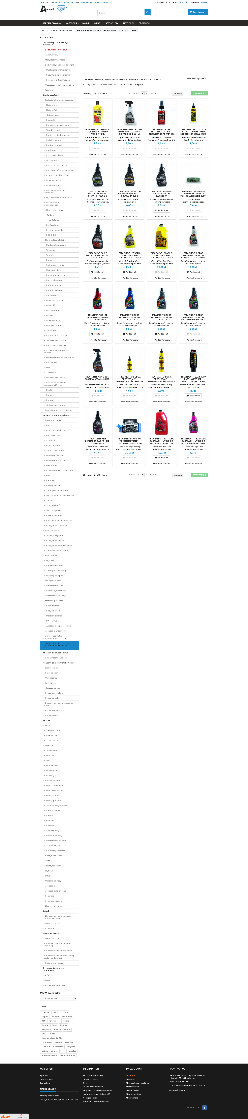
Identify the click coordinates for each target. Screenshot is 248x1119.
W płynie (50, 255)
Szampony (51, 440)
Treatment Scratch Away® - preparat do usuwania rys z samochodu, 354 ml (129, 194)
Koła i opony (51, 555)
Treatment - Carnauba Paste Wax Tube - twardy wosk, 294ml (193, 379)
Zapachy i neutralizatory (57, 550)
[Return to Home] (43, 30)
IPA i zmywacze (53, 620)
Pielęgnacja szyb (53, 580)
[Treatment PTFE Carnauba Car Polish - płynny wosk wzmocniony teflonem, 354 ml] (97, 422)
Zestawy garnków (54, 730)
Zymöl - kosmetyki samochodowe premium (54, 637)
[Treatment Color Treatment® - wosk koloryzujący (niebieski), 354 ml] (129, 298)
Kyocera (50, 820)
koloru (57, 1029)
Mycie (49, 425)
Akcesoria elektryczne (55, 891)
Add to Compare (98, 154)
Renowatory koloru (54, 693)
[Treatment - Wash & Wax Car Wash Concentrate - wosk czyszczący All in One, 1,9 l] (161, 236)
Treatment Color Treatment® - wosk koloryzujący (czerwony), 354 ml (97, 318)
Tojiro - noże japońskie (57, 805)
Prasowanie (52, 362)
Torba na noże (53, 845)
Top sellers (45, 1083)
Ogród (46, 975)
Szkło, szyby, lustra (54, 155)
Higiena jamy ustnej (54, 963)
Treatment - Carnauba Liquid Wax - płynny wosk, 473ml (97, 131)
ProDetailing (52, 225)
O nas (97, 23)
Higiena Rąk (51, 110)
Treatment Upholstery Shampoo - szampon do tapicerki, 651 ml (129, 131)
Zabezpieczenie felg (56, 570)
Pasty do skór (51, 673)
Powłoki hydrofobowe (56, 590)
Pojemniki (49, 896)
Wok (48, 760)
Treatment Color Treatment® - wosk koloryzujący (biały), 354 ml (193, 256)
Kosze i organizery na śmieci (58, 410)
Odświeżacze (52, 115)
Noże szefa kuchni (54, 785)
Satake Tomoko (53, 810)
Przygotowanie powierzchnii (59, 470)
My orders (130, 1079)
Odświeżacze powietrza (57, 405)
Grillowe (50, 755)
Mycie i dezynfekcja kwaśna (59, 197)
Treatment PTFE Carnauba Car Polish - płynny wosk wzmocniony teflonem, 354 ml (98, 443)
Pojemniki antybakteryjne (58, 80)
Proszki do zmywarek (56, 345)
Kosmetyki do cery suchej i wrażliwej (57, 944)
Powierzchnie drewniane (58, 135)
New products (46, 1079)
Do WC (49, 315)
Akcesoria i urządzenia (56, 631)
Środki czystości (51, 95)
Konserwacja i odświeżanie (59, 520)
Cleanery (50, 480)
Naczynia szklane (54, 865)
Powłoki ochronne (54, 515)
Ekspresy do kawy (54, 210)
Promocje (144, 23)
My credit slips (132, 1086)
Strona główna (52, 23)
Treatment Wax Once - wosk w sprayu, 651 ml (97, 378)
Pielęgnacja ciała (51, 933)
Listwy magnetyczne (55, 850)
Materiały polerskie (54, 600)
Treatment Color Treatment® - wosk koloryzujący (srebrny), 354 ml (161, 318)
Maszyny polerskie (55, 615)
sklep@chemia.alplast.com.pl (190, 1085)
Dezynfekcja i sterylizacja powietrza (55, 43)
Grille (47, 980)
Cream (45, 1025)
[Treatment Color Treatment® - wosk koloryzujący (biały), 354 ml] (193, 236)
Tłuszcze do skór (53, 688)
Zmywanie (51, 330)
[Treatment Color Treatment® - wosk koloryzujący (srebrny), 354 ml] (161, 298)
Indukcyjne (51, 775)
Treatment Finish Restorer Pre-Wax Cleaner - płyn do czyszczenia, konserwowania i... (97, 196)
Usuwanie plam (53, 270)
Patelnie (49, 745)
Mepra (66, 1021)
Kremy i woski (51, 667)
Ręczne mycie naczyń (56, 165)
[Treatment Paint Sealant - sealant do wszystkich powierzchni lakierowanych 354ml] (97, 236)
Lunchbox (49, 928)
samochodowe (67, 1055)
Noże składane (53, 795)
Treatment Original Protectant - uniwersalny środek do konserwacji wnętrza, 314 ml (161, 381)
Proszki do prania (54, 280)
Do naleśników (53, 765)
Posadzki (50, 120)
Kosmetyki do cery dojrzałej (59, 950)
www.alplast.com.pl (178, 1090)
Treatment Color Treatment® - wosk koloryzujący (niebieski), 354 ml (129, 318)
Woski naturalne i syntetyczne (60, 495)
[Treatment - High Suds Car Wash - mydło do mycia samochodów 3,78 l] (161, 422)
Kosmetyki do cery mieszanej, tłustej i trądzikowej (59, 956)
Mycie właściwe (53, 435)
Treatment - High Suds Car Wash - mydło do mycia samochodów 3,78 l (161, 442)
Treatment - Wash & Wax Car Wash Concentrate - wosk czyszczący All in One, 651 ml (129, 257)
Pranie (49, 260)
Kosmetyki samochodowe (56, 415)
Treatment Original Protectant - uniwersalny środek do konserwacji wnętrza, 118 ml (129, 381)
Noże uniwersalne (54, 790)
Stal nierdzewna (53, 140)
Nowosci (128, 23)
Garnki (48, 725)
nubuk (44, 1051)
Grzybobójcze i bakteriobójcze (52, 203)
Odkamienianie (53, 180)
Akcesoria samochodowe (55, 652)
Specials (44, 1075)
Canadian (46, 1042)
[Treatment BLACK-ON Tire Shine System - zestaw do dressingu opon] (129, 422)
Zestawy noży (52, 830)
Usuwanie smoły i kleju (56, 460)
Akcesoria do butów (54, 710)
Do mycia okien (53, 325)
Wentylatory (50, 90)
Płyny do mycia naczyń (56, 335)
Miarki (49, 390)
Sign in (204, 2)
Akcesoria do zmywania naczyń (56, 351)
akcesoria (58, 1046)
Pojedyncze (51, 735)
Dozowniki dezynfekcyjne (57, 49)
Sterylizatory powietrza (56, 59)
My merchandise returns (137, 1083)
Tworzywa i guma (54, 535)
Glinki (48, 475)
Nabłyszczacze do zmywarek (60, 357)
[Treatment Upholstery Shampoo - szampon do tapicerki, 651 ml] (129, 113)
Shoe (54, 1025)
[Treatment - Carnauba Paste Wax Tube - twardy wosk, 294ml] (193, 360)
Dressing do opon (54, 575)
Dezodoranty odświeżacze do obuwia (58, 704)
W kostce (50, 250)
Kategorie (71, 23)
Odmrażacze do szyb (56, 595)
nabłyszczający (49, 1055)
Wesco (58, 1042)
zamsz (54, 1051)
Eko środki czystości (54, 240)
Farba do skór (51, 715)
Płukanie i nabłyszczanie (57, 175)
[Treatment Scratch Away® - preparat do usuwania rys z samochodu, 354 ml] (129, 175)
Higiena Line (52, 105)
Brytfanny (49, 870)
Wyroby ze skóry (54, 130)
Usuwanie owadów (55, 455)
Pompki (49, 400)
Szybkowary (52, 740)
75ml (52, 1033)
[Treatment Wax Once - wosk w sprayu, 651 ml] (97, 360)
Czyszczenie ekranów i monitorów (54, 969)
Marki (85, 23)
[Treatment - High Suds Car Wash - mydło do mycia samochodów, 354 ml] (193, 422)
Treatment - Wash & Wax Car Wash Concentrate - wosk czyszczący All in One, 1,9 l (161, 257)
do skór (55, 1016)
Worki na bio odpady (56, 377)
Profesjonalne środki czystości (59, 100)
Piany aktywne (53, 445)
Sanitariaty (51, 150)
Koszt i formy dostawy (93, 1075)
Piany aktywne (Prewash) (58, 430)
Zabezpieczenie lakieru (57, 490)
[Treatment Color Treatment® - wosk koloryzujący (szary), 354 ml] (193, 298)
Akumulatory (52, 54)
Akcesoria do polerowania (58, 626)
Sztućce (49, 875)
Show (122, 84)
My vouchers (132, 1097)
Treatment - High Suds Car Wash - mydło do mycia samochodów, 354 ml (193, 442)
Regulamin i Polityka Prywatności (98, 1090)
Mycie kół (50, 560)
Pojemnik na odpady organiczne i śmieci (55, 383)
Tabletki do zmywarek (56, 340)
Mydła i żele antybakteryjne (59, 70)
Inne (48, 367)
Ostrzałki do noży (54, 835)
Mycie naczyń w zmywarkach (59, 170)
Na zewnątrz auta (53, 420)
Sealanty (50, 500)
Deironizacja (52, 465)
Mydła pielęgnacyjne (56, 245)
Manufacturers (50, 992)
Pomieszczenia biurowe (57, 125)
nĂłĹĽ (43, 1033)
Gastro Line (51, 160)
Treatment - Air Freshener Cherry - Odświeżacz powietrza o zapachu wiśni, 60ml (162, 132)
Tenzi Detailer (52, 220)
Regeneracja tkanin (55, 275)
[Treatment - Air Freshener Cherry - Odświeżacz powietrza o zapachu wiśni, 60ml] (161, 113)
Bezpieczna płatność (93, 1086)
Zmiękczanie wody (55, 265)
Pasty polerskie (53, 605)
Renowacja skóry (53, 698)
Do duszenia (52, 770)
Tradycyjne (51, 750)
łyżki (63, 1051)
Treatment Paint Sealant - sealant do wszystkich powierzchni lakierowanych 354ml (97, 257)
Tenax (67, 1029)
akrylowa (46, 1029)
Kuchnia (45, 1046)
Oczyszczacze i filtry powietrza (59, 85)
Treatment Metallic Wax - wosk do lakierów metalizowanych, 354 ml (161, 196)
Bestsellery (111, 23)
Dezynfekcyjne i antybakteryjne (59, 64)
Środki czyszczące (55, 450)
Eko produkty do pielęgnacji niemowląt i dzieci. (57, 917)
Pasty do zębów (52, 923)
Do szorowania (53, 310)
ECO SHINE (51, 235)
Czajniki (50, 860)
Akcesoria (51, 372)
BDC (43, 1021)
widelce (72, 1051)
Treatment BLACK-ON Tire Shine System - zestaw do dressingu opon (130, 442)
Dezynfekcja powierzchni (58, 75)
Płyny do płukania (54, 290)
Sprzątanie (51, 295)
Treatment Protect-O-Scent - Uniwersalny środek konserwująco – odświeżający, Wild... (193, 132)
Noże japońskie (53, 800)
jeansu (63, 1025)
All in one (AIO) (53, 505)
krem (65, 1012)
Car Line (50, 215)
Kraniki (49, 395)
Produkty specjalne (55, 145)
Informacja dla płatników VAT (96, 1094)
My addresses (132, 1090)
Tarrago (45, 1012)
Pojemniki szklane (53, 901)
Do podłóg (51, 305)
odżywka (70, 1046)
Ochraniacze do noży (56, 840)
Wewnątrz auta (52, 530)
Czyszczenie (51, 678)
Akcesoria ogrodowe (55, 985)
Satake (49, 815)
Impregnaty (50, 683)
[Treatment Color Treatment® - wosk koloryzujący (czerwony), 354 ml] (97, 298)
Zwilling (69, 1042)
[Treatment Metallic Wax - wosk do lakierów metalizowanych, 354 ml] (161, 175)
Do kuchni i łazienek (55, 300)
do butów (67, 1016)
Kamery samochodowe (56, 657)
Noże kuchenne (52, 780)
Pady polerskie (53, 610)
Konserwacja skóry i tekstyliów (58, 662)
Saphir (44, 1016)
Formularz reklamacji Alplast (96, 1101)
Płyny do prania (53, 285)
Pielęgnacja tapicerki (56, 540)
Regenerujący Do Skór (52, 1038)
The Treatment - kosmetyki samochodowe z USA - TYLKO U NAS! (57, 645)
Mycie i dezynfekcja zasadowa (54, 191)
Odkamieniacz (53, 320)
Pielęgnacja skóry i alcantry (59, 545)
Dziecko (47, 911)
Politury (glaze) (53, 485)
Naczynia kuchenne (54, 855)
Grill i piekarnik (53, 185)
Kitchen (47, 720)
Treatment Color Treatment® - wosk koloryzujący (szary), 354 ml (193, 318)
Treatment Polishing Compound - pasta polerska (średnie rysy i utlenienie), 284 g (193, 194)
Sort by (86, 84)
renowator (54, 1021)
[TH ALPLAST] (66, 9)
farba (56, 1012)
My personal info (134, 1094)
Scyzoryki (50, 825)
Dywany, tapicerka (55, 230)
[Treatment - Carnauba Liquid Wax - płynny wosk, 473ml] (97, 113)
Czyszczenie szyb (54, 585)
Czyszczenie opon (55, 565)
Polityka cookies (90, 1079)
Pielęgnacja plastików (56, 525)
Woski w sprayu (53, 510)
